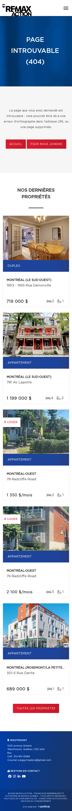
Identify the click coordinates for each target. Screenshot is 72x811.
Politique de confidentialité (20, 799)
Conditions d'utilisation (53, 799)
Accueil (15, 144)
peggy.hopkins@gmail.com (34, 760)
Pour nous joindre (46, 144)
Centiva (44, 806)
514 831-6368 (22, 756)
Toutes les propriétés (36, 708)
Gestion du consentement (36, 801)
